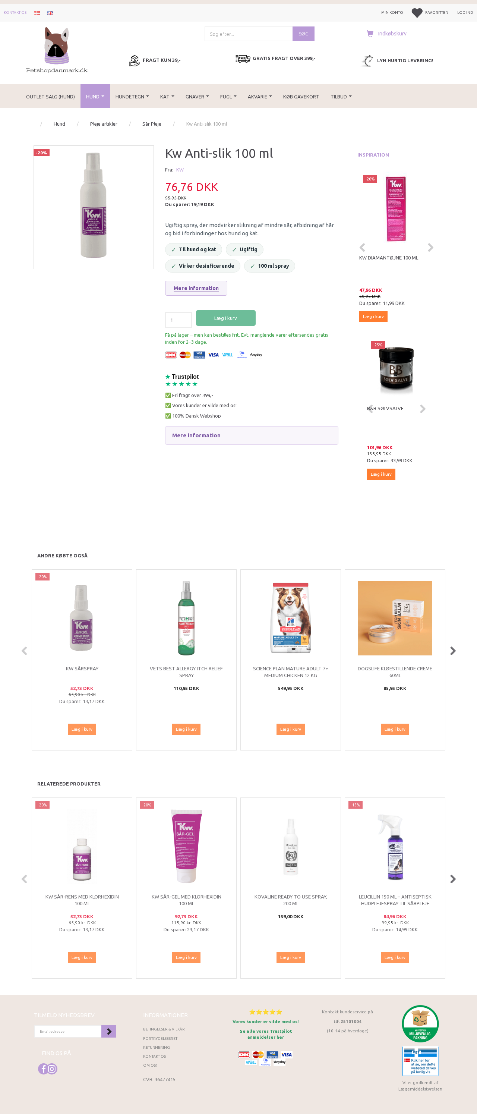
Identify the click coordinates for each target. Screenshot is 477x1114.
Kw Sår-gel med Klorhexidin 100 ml (186, 900)
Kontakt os (15, 12)
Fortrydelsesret (160, 1038)
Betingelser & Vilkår (164, 1029)
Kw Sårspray (375, 257)
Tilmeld (108, 1031)
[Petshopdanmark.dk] (57, 49)
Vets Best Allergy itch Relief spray (186, 672)
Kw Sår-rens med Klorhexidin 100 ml (82, 900)
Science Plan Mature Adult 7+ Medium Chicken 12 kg (290, 672)
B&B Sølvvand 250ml (392, 408)
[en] (50, 13)
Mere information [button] (196, 435)
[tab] (251, 435)
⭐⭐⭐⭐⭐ (265, 1011)
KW (180, 169)
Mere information (196, 288)
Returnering (156, 1047)
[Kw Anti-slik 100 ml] (94, 206)
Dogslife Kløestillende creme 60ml (395, 672)
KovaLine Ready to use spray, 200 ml (291, 900)
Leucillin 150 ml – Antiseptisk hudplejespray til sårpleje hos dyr (395, 903)
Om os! (150, 1065)
